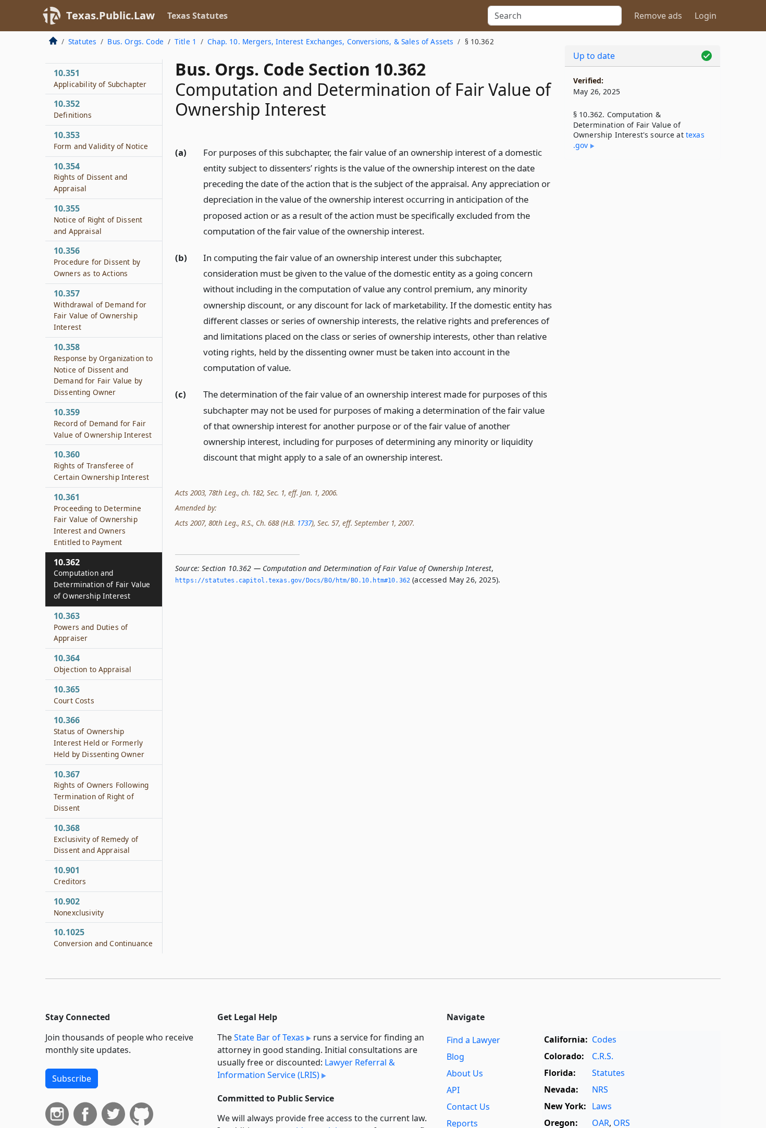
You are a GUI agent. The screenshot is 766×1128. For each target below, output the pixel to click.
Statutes (82, 41)
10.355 (98, 219)
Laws (602, 1106)
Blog (455, 1056)
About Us (465, 1073)
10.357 (100, 310)
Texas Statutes (197, 15)
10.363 (91, 626)
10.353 (101, 140)
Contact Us (468, 1106)
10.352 (73, 109)
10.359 (103, 423)
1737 (304, 523)
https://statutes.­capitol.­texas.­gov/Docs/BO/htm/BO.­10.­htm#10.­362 (292, 580)
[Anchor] (430, 230)
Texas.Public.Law (110, 15)
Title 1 (185, 41)
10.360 (101, 465)
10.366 (99, 736)
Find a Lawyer (473, 1040)
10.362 (102, 578)
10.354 (90, 177)
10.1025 (103, 937)
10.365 (74, 694)
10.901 (70, 875)
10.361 (97, 519)
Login (705, 15)
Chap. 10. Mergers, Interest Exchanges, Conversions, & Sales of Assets (330, 41)
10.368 (96, 839)
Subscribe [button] (71, 1078)
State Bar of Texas (269, 1037)
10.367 (101, 790)
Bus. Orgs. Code (135, 41)
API (453, 1090)
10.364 (93, 663)
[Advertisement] (642, 331)
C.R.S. (602, 1056)
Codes (604, 1039)
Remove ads (658, 15)
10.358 (103, 369)
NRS (600, 1089)
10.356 (97, 261)
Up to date (594, 55)
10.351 (100, 78)
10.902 (79, 907)
